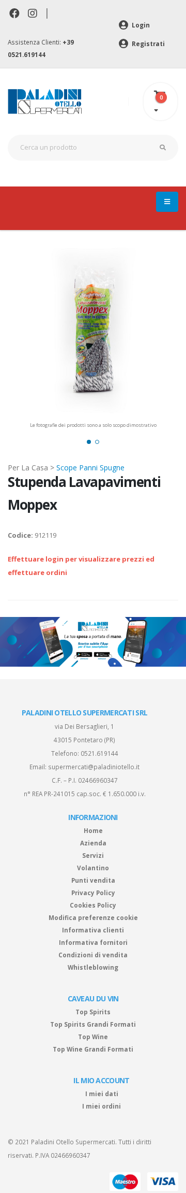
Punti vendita (93, 880)
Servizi (93, 855)
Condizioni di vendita (93, 955)
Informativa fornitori (93, 942)
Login (140, 25)
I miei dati (101, 1093)
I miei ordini (101, 1106)
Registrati (147, 43)
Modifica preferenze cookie (93, 917)
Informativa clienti (93, 930)
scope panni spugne (90, 467)
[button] (89, 442)
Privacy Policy (93, 892)
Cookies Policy (93, 905)
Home (93, 830)
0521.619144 (99, 753)
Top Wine (93, 1036)
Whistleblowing (93, 967)
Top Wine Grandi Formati (93, 1049)
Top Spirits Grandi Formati (93, 1024)
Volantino (93, 868)
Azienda (93, 843)
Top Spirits (93, 1012)
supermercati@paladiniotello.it (94, 767)
